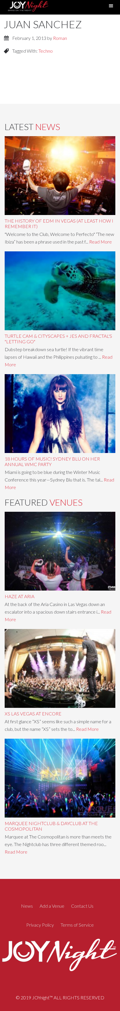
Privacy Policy (40, 925)
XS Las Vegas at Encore (33, 713)
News (27, 906)
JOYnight (27, 7)
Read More (100, 241)
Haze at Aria (19, 596)
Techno (45, 51)
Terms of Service (77, 925)
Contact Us (82, 906)
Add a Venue (52, 906)
